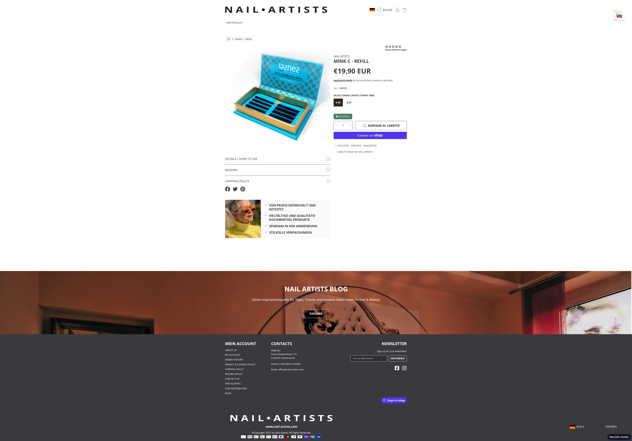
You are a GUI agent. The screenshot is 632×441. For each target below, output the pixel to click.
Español (361, 10)
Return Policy (234, 374)
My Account (232, 354)
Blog (228, 393)
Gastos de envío (343, 80)
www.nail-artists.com (281, 426)
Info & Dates (233, 383)
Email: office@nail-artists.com (287, 369)
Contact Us (232, 378)
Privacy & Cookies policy (240, 364)
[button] (386, 9)
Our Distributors (236, 388)
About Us (231, 350)
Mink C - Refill (243, 39)
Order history (234, 359)
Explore (316, 314)
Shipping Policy (234, 369)
